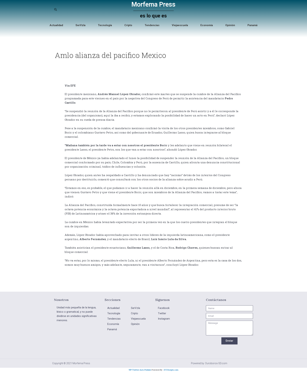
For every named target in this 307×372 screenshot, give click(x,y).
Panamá (252, 25)
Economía (206, 25)
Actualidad (56, 25)
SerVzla (80, 25)
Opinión (230, 25)
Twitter (162, 313)
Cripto (128, 25)
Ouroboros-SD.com (216, 363)
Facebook (163, 308)
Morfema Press (153, 4)
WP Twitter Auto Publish (140, 369)
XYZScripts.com (171, 369)
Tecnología (105, 25)
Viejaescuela (180, 25)
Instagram (164, 318)
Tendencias (152, 25)
